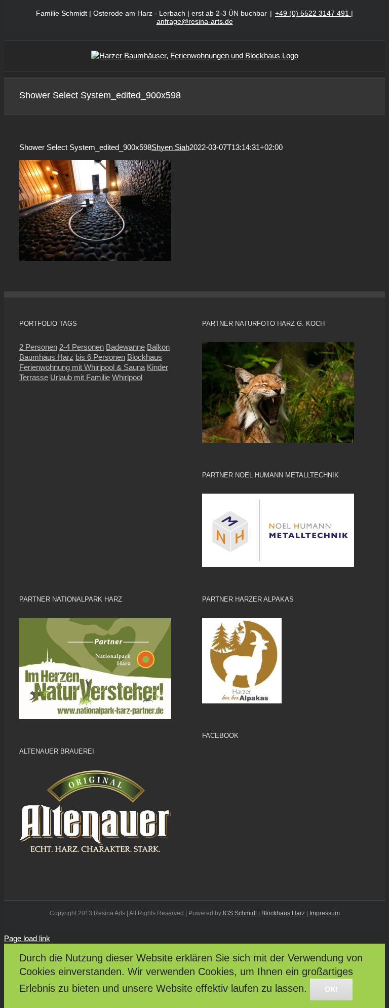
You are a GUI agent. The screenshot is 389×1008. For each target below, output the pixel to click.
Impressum (324, 913)
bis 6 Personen (100, 357)
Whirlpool (127, 377)
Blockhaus (144, 357)
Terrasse (33, 377)
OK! (331, 989)
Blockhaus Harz (283, 913)
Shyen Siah (170, 147)
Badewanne (125, 347)
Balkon (158, 347)
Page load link (27, 938)
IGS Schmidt (240, 913)
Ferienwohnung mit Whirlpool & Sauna (82, 367)
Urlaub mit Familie (80, 377)
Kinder (157, 367)
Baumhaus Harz (46, 357)
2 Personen (38, 347)
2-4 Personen (81, 347)
